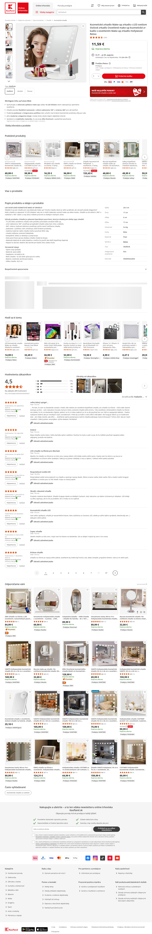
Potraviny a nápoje (15, 915)
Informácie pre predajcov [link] (90, 873)
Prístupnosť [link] (55, 932)
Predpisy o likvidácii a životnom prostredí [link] (131, 927)
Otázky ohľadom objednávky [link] (55, 891)
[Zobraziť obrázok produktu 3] (8, 43)
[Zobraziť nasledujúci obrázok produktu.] (9, 81)
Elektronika (12, 877)
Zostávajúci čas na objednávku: (112, 57)
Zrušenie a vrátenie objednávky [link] (56, 895)
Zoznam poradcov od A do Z (55, 873)
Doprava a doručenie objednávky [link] (57, 903)
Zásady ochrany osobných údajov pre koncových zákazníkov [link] (132, 899)
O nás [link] (53, 927)
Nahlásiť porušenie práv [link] (54, 908)
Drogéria (11, 903)
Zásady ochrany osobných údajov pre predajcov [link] (132, 893)
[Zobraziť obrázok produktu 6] (8, 67)
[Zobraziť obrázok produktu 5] (8, 59)
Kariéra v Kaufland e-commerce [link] (93, 891)
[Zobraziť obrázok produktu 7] (8, 75)
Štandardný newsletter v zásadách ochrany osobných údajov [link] (53, 837)
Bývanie (11, 894)
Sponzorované (9, 161)
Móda (10, 898)
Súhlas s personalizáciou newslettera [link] (46, 843)
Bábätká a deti (13, 890)
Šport (10, 907)
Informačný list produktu (55, 361)
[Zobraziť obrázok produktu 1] (8, 27)
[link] (64, 5)
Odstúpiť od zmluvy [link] (52, 899)
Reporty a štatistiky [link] (125, 873)
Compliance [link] (63, 927)
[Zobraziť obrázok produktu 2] (8, 35)
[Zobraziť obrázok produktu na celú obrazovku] (51, 53)
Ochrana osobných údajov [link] (79, 927)
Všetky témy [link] (49, 887)
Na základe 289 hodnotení (16, 391)
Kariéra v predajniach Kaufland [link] (93, 887)
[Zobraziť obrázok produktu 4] (8, 51)
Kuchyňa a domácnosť (16, 886)
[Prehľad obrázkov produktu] (9, 53)
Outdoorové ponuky (15, 873)
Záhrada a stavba (14, 882)
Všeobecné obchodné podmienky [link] (102, 927)
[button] (54, 381)
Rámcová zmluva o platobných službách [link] (129, 888)
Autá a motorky (13, 911)
